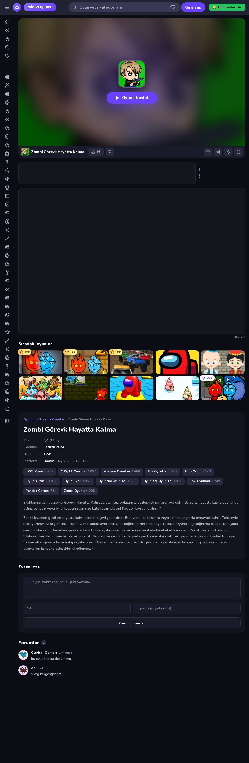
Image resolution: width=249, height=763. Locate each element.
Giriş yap (193, 7)
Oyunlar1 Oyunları (162, 481)
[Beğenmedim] (110, 152)
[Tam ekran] (238, 152)
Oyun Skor (77, 481)
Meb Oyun (198, 471)
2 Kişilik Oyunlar (51, 419)
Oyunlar (29, 419)
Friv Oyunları (162, 471)
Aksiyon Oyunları (122, 471)
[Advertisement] (107, 173)
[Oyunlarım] (173, 7)
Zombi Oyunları (79, 491)
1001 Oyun (39, 471)
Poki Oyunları (204, 481)
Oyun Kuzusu (41, 481)
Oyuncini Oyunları (117, 481)
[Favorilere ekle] (208, 152)
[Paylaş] (218, 152)
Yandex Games (41, 491)
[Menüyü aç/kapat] (7, 7)
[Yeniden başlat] (228, 152)
